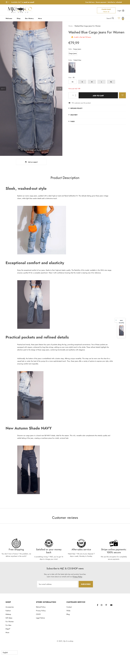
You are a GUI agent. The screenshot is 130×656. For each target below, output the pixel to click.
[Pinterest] (107, 605)
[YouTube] (112, 605)
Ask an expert (33, 162)
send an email (29, 2)
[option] (31, 88)
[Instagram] (102, 605)
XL (111, 82)
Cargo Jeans (73, 53)
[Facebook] (99, 605)
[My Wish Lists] (119, 19)
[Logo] (20, 9)
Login (119, 10)
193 (73, 103)
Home (70, 26)
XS (72, 82)
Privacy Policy (77, 576)
